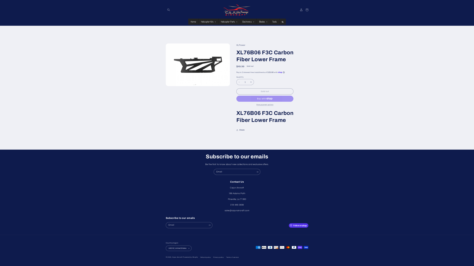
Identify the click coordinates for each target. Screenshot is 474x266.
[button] (168, 10)
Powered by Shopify (190, 257)
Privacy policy (218, 257)
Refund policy (205, 257)
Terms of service (232, 257)
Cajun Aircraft (177, 257)
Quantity (240, 77)
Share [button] (242, 130)
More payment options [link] (264, 105)
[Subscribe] (257, 172)
